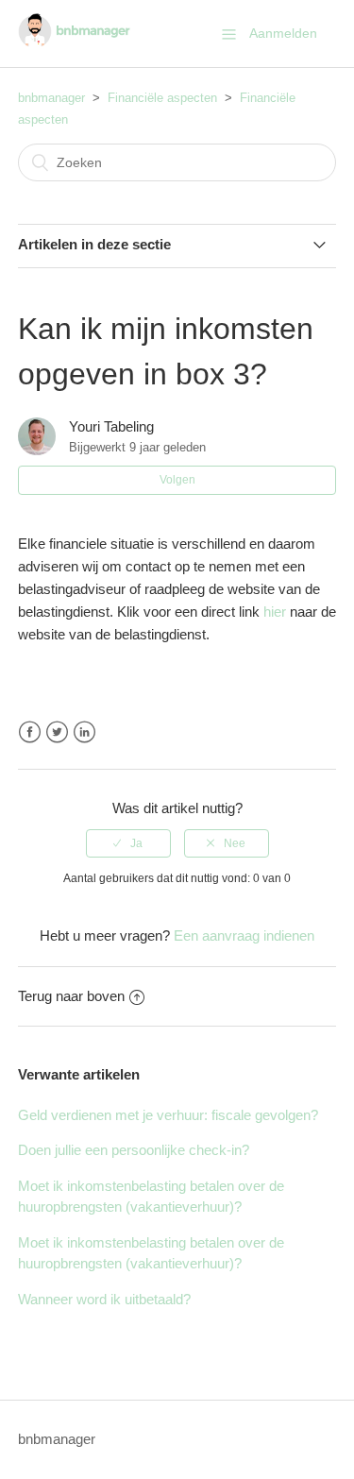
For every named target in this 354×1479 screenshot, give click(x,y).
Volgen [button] (177, 479)
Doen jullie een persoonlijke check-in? (133, 1150)
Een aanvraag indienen (244, 935)
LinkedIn (84, 732)
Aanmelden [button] (283, 33)
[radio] (128, 843)
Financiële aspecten (162, 98)
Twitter (57, 732)
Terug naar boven (71, 996)
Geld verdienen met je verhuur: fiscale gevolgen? (168, 1115)
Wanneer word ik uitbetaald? (104, 1299)
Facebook (30, 732)
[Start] (74, 43)
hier (274, 612)
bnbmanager (51, 98)
